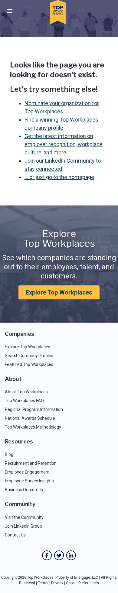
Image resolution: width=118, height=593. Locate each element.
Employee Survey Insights (29, 480)
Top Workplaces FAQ (24, 400)
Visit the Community (24, 517)
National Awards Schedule (30, 418)
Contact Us (15, 535)
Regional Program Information (34, 409)
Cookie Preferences (82, 583)
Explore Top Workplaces (59, 292)
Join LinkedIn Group (23, 526)
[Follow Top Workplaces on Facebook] (47, 555)
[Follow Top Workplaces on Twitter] (59, 555)
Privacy (57, 583)
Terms (43, 583)
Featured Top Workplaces (29, 364)
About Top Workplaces (26, 391)
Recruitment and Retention (31, 463)
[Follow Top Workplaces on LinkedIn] (71, 555)
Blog (9, 454)
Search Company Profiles (29, 355)
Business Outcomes (24, 489)
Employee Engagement (27, 472)
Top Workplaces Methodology (33, 427)
